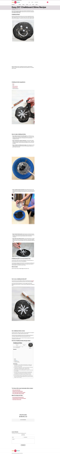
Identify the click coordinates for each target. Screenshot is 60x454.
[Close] (40, 221)
